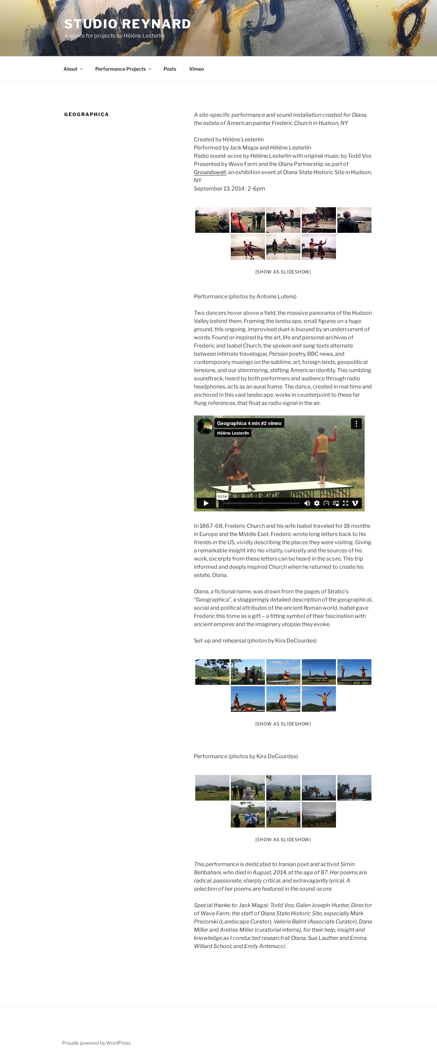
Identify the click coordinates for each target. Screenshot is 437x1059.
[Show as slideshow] (283, 271)
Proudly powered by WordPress (96, 1043)
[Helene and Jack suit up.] (212, 672)
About (70, 69)
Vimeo (196, 69)
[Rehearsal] (319, 672)
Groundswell (210, 172)
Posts (170, 69)
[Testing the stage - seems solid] (283, 672)
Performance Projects (120, 69)
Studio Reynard (128, 23)
